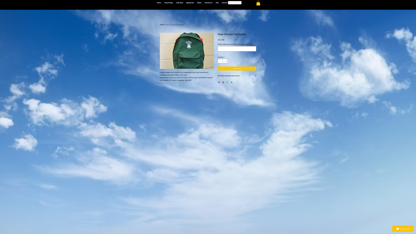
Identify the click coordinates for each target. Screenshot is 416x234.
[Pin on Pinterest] (223, 82)
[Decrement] (219, 61)
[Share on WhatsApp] (227, 82)
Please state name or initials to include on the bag (235, 44)
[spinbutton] (223, 61)
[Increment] (226, 61)
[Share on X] (231, 82)
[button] (258, 3)
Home (162, 25)
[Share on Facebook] (219, 82)
